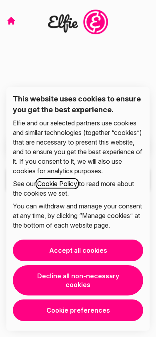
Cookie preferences (78, 310)
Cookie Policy (57, 184)
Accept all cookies (78, 250)
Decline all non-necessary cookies (78, 280)
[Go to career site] (11, 21)
